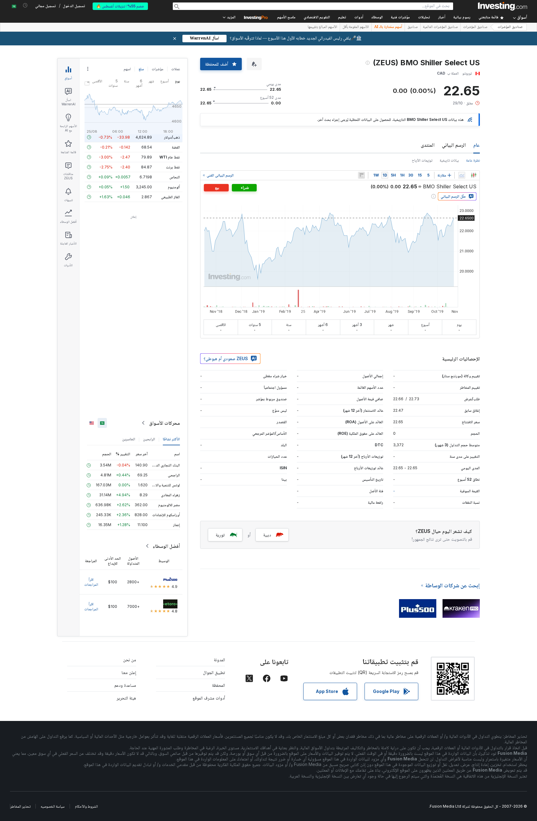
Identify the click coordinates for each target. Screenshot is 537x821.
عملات (175, 69)
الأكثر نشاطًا (171, 439)
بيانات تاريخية (449, 160)
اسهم (127, 69)
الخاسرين (128, 439)
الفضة (176, 147)
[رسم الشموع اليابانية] (473, 175)
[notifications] (25, 5)
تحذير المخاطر (20, 806)
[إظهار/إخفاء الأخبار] (361, 175)
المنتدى (427, 145)
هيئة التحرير (126, 697)
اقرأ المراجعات (91, 582)
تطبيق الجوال (214, 672)
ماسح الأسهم (286, 17)
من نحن (129, 659)
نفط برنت (173, 167)
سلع (141, 69)
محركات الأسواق (164, 423)
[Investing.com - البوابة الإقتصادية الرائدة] (502, 6)
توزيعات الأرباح (422, 160)
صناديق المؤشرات (510, 27)
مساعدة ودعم (125, 685)
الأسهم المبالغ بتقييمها (322, 27)
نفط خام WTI (169, 157)
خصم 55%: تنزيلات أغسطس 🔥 (120, 6)
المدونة (219, 659)
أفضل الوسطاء (166, 546)
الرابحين (149, 439)
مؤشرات (157, 69)
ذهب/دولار (172, 137)
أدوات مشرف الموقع (209, 697)
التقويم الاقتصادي (317, 17)
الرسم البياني (454, 145)
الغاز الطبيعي (170, 197)
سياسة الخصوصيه (53, 806)
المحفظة (218, 685)
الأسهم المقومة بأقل (355, 27)
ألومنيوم (174, 187)
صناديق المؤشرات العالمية (440, 27)
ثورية (220, 534)
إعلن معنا (129, 672)
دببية (267, 534)
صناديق (412, 27)
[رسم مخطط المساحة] (461, 175)
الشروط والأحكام (86, 806)
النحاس (174, 177)
